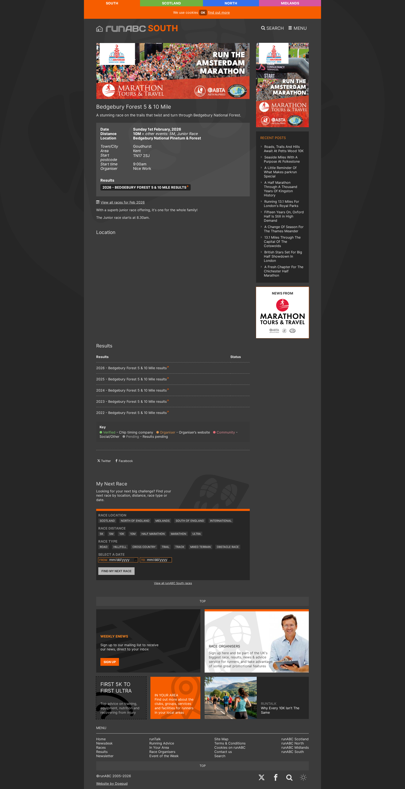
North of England (135, 520)
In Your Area (159, 747)
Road (103, 547)
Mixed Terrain (200, 547)
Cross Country (144, 547)
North (231, 3)
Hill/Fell (119, 547)
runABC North (292, 743)
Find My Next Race (116, 571)
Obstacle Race (228, 547)
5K (101, 533)
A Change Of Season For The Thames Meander (284, 229)
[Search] (289, 778)
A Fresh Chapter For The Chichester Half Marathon (283, 271)
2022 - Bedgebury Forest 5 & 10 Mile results (131, 413)
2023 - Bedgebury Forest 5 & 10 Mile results (131, 401)
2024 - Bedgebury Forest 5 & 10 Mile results (131, 390)
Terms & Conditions (230, 743)
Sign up (110, 662)
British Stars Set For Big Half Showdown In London (283, 256)
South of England (190, 520)
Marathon (178, 533)
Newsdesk (104, 743)
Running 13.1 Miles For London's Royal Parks (281, 203)
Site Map (221, 739)
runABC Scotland (295, 739)
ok (203, 12)
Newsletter (104, 756)
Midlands (290, 3)
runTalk (155, 739)
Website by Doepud (112, 783)
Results (102, 752)
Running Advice (161, 743)
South (112, 3)
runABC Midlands (295, 747)
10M (132, 533)
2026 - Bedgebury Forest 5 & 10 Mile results (144, 187)
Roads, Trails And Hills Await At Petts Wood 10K (284, 149)
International (221, 520)
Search (219, 756)
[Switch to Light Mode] (303, 778)
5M (111, 533)
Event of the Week (164, 756)
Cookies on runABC (230, 747)
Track (179, 547)
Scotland (171, 3)
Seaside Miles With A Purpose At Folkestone (282, 159)
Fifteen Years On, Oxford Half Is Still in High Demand (284, 216)
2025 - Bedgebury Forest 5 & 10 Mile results (131, 379)
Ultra (196, 533)
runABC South (292, 752)
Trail (165, 547)
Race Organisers (162, 752)
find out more (219, 12)
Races (101, 747)
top (203, 601)
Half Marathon (153, 533)
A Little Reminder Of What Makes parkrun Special (280, 172)
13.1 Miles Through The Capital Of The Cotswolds (282, 241)
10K (121, 533)
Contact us (223, 752)
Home (101, 739)
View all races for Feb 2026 (123, 202)
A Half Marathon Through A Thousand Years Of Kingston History (280, 188)
